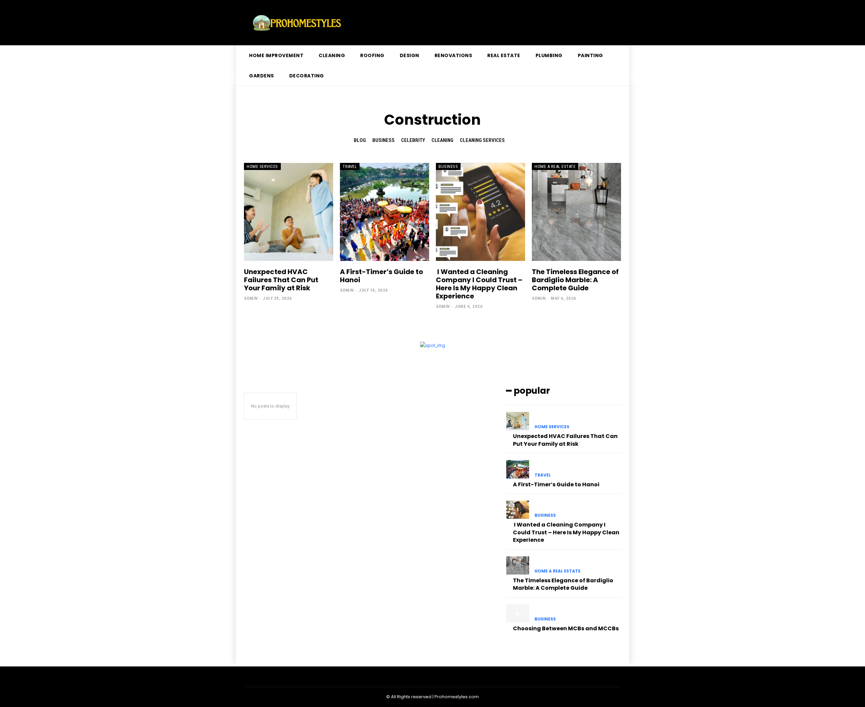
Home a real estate (555, 166)
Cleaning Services (482, 140)
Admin (251, 298)
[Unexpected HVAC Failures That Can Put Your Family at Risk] (288, 212)
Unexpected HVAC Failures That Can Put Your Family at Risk (281, 280)
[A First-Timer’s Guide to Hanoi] (384, 212)
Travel (350, 166)
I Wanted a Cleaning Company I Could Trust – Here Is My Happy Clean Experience (479, 284)
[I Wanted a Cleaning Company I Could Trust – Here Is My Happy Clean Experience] (480, 212)
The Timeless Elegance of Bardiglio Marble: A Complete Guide (575, 280)
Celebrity (413, 140)
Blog (360, 140)
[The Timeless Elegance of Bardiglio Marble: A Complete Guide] (576, 212)
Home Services (262, 166)
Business (383, 140)
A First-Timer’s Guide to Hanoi (381, 276)
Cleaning (442, 140)
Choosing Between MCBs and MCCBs (566, 628)
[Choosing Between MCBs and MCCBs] (517, 613)
